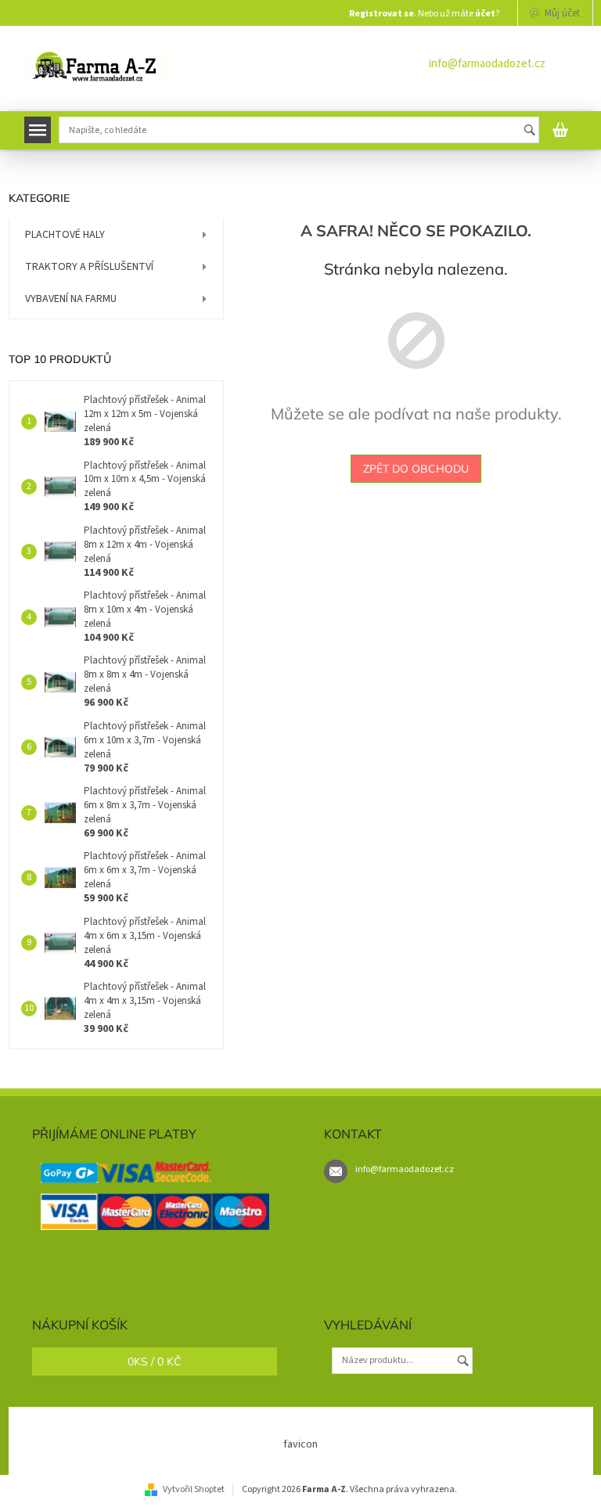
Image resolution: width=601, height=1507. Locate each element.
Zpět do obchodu (416, 469)
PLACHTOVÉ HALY (65, 235)
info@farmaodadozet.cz (487, 64)
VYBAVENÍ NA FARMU (71, 299)
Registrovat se (381, 13)
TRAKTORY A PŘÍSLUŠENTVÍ (89, 267)
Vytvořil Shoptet (194, 1489)
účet (485, 13)
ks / (155, 1361)
